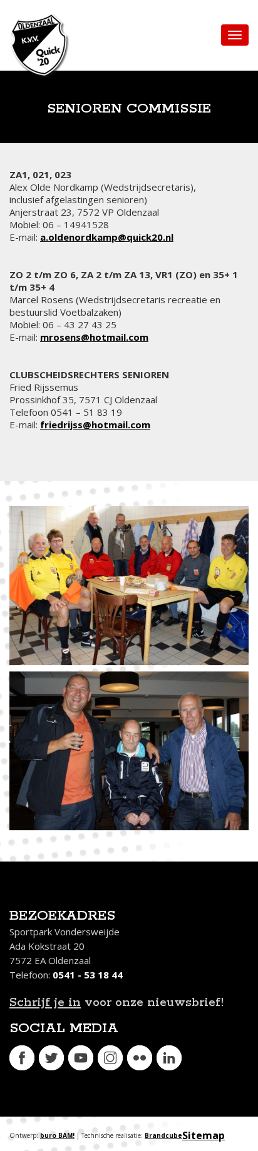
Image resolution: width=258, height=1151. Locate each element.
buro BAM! (57, 1135)
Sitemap (203, 1135)
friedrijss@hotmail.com (95, 424)
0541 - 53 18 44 (88, 974)
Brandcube (163, 1135)
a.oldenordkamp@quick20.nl (106, 237)
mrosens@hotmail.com (94, 337)
